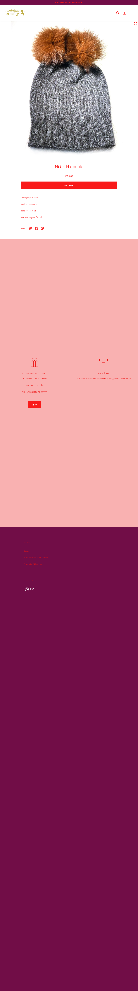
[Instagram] (27, 589)
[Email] (32, 589)
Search (26, 551)
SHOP (34, 405)
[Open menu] (131, 12)
